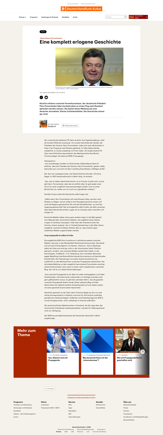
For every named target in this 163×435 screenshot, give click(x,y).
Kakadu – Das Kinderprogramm (25, 414)
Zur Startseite (50, 388)
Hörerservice (100, 405)
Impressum (101, 429)
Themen (22, 17)
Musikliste (65, 17)
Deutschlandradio (129, 405)
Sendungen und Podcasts (23, 408)
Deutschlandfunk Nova (88, 4)
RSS (69, 414)
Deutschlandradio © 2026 (81, 427)
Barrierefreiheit (128, 420)
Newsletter (72, 411)
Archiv (75, 17)
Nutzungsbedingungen (85, 429)
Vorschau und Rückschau (23, 405)
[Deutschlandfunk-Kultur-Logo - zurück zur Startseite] (81, 8)
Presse (125, 408)
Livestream (45, 405)
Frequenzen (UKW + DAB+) (50, 408)
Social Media (100, 408)
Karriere (126, 411)
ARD (66, 431)
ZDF (72, 431)
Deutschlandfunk (73, 4)
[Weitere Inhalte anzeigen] (141, 352)
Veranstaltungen (74, 417)
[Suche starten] (125, 17)
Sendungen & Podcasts (49, 17)
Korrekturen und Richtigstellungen (135, 417)
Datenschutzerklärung (66, 429)
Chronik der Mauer (99, 431)
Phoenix (80, 431)
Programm (34, 17)
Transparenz (127, 414)
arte (87, 431)
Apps (70, 408)
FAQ (69, 405)
